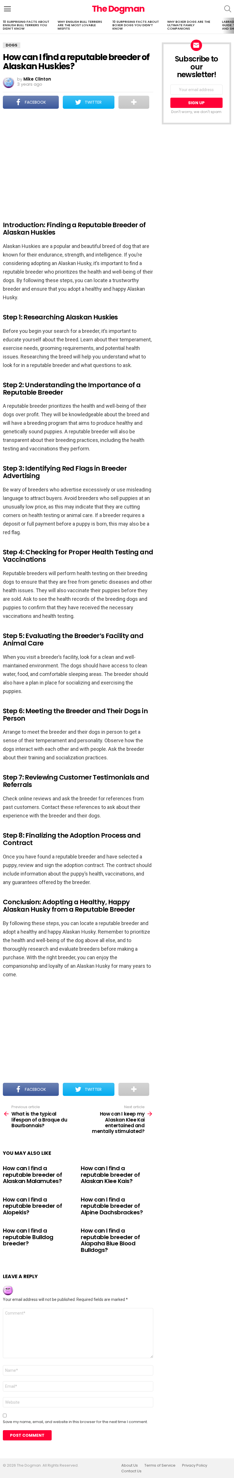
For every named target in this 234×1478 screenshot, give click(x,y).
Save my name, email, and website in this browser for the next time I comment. (75, 1422)
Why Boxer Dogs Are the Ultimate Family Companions (188, 25)
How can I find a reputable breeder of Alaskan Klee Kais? (110, 1174)
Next (231, 26)
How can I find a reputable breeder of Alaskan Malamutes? (32, 1174)
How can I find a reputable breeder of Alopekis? (32, 1206)
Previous (3, 26)
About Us (129, 1465)
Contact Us (131, 1471)
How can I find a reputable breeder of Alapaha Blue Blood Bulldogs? (110, 1240)
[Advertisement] (78, 161)
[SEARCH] (227, 9)
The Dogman (118, 9)
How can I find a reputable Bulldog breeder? (28, 1237)
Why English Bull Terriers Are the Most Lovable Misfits (80, 25)
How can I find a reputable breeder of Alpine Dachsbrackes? (112, 1206)
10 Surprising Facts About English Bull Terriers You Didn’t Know (26, 25)
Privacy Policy (194, 1465)
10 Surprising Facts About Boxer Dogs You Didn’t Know (135, 25)
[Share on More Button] (133, 102)
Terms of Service (159, 1465)
